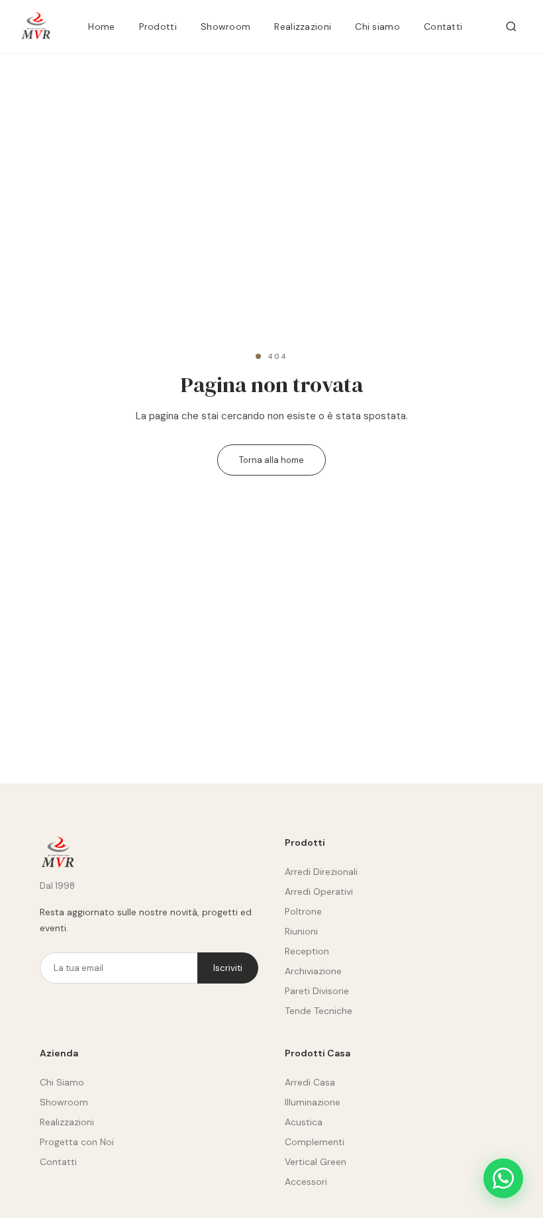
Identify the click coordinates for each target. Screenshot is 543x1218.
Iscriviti (227, 968)
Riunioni (301, 931)
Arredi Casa (310, 1082)
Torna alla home (271, 460)
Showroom (225, 26)
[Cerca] (511, 26)
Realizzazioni (302, 26)
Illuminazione (312, 1102)
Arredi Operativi (319, 891)
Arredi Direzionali (321, 872)
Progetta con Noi (77, 1142)
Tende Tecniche (318, 1011)
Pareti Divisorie (317, 991)
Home (101, 26)
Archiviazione (313, 971)
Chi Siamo (62, 1082)
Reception (307, 951)
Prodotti (158, 26)
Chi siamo (377, 26)
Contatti (443, 26)
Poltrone (303, 911)
